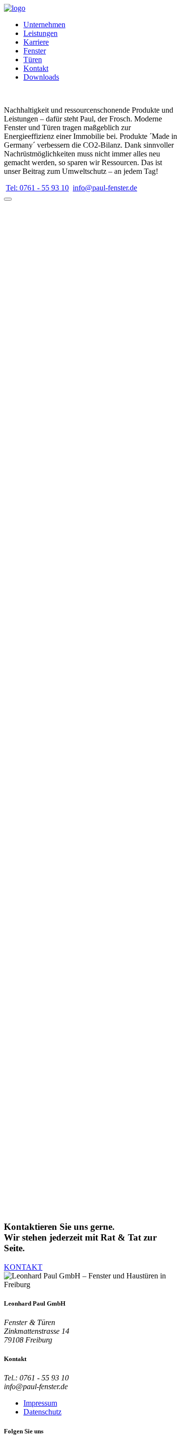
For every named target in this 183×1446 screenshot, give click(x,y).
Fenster (34, 51)
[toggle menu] (8, 199)
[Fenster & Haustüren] (14, 8)
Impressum (40, 1403)
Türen (32, 59)
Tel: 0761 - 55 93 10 (37, 188)
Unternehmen (44, 24)
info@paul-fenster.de (105, 188)
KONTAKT (23, 1267)
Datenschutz (42, 1412)
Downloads (41, 77)
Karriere (36, 42)
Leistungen (40, 33)
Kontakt (35, 68)
